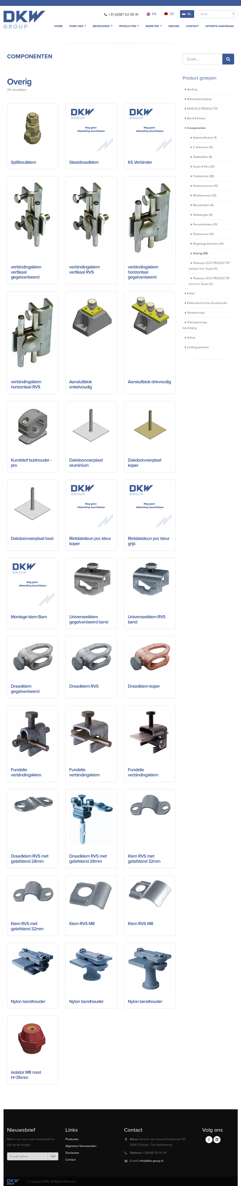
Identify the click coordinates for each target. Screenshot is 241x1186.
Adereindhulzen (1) (205, 138)
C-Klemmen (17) (203, 147)
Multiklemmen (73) (204, 195)
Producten (128, 26)
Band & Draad (196, 118)
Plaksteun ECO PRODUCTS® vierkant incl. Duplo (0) (209, 266)
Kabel (191, 293)
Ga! (53, 1156)
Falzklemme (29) (203, 176)
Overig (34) (200, 253)
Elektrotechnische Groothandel (207, 303)
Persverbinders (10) (205, 224)
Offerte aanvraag (219, 26)
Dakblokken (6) (202, 157)
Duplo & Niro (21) (203, 166)
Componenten (29, 56)
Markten (153, 26)
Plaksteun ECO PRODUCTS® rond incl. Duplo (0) (209, 281)
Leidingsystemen (198, 347)
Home (58, 26)
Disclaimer (72, 1153)
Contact (192, 26)
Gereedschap (196, 313)
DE (172, 14)
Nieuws (174, 26)
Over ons (76, 26)
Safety (191, 337)
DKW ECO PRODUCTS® (202, 109)
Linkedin (217, 1139)
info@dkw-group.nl (151, 1161)
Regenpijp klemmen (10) (208, 244)
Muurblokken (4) (203, 205)
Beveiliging (101, 26)
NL (189, 14)
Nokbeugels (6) (202, 215)
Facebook (209, 1139)
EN (154, 14)
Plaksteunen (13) (203, 234)
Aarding (192, 89)
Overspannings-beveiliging (195, 325)
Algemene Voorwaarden (80, 1146)
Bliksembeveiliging (199, 99)
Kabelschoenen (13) (205, 186)
